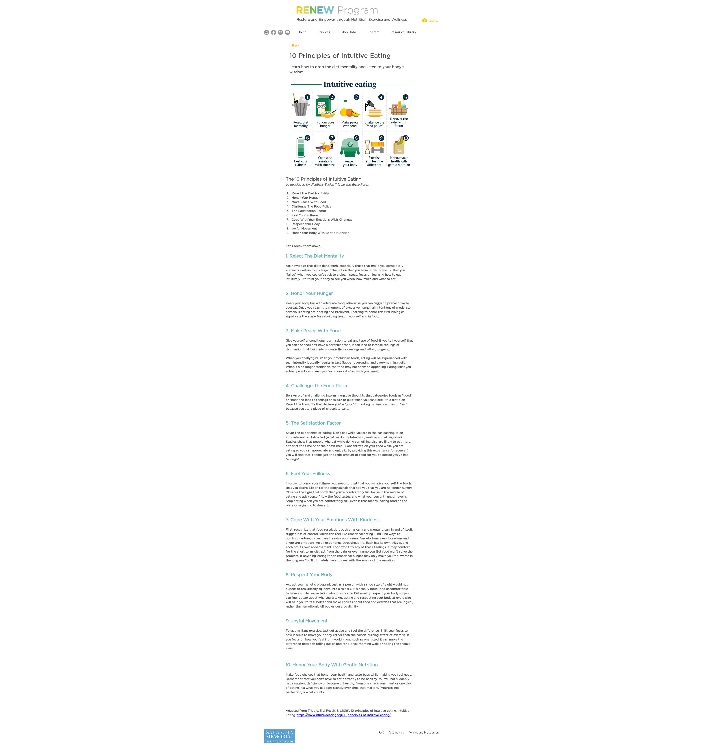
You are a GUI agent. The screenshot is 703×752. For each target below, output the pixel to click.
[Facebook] (273, 32)
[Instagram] (266, 32)
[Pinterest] (280, 32)
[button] (324, 32)
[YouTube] (287, 32)
